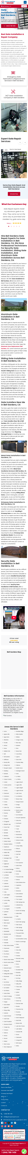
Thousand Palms (20, 933)
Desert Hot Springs (20, 910)
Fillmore (18, 848)
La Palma (18, 779)
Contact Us (4, 1105)
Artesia (5, 745)
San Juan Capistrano (20, 817)
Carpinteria (18, 885)
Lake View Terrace (20, 1026)
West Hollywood (8, 1047)
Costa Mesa (19, 754)
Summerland (19, 896)
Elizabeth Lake (7, 824)
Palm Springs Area (20, 902)
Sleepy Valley (7, 1010)
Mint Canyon (7, 923)
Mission (6, 925)
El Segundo (6, 821)
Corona (18, 967)
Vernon (5, 1035)
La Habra (18, 776)
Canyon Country (7, 779)
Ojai (17, 857)
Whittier (18, 737)
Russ (5, 979)
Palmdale (6, 942)
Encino (17, 1034)
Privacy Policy (4, 1099)
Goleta (17, 888)
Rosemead (6, 976)
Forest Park (6, 827)
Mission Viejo (19, 799)
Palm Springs (19, 927)
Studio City (18, 1000)
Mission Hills (19, 1023)
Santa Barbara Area (20, 882)
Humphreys (6, 855)
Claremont (6, 793)
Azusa (5, 748)
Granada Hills (19, 1031)
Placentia (18, 807)
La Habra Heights (8, 872)
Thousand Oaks (19, 876)
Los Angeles (7, 908)
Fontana (18, 955)
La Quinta (18, 919)
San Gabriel (6, 987)
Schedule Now (14, 194)
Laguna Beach (19, 782)
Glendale (6, 832)
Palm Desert (19, 924)
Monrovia (6, 928)
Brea (17, 748)
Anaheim (18, 745)
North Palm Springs (20, 921)
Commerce (6, 796)
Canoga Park (19, 1040)
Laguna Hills (19, 785)
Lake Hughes (7, 894)
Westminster (19, 834)
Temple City (6, 1027)
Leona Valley (7, 900)
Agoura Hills (6, 734)
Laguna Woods (19, 790)
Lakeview (6, 883)
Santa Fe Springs (8, 996)
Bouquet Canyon (8, 768)
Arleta (17, 1045)
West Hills (18, 975)
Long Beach (7, 906)
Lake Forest (19, 793)
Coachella (18, 907)
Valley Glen (18, 983)
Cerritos (6, 790)
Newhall (6, 937)
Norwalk (6, 939)
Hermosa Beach (7, 849)
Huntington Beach (20, 770)
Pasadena (6, 951)
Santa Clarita (7, 993)
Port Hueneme (19, 862)
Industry (6, 861)
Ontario (18, 952)
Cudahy (5, 804)
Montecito (18, 891)
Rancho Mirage (19, 930)
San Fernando (7, 985)
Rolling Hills (6, 970)
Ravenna (6, 965)
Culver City (6, 807)
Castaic (5, 782)
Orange (18, 804)
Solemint (6, 1013)
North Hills (18, 1020)
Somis (17, 874)
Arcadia (5, 742)
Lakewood (6, 886)
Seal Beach (18, 823)
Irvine (17, 773)
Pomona (6, 956)
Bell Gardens (7, 756)
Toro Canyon (19, 899)
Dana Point (18, 759)
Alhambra (6, 739)
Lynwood (6, 911)
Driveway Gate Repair (7, 1093)
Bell (5, 754)
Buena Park (18, 751)
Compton (6, 799)
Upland (17, 947)
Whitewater (18, 936)
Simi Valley (18, 871)
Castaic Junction (7, 785)
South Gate (6, 1018)
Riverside (18, 961)
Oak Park (18, 854)
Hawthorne (6, 847)
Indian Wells (19, 913)
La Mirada (6, 875)
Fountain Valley (19, 762)
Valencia (6, 1032)
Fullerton (18, 765)
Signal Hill (6, 1007)
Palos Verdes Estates (9, 945)
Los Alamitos (19, 796)
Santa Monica (7, 999)
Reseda (18, 1006)
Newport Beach (19, 801)
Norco (17, 964)
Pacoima (18, 1012)
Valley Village (19, 981)
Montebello (6, 931)
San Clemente (19, 814)
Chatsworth (18, 1037)
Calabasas (6, 776)
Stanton (18, 826)
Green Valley (7, 838)
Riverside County (20, 958)
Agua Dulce (6, 737)
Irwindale (6, 866)
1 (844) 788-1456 (10, 26)
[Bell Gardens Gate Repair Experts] (8, 2)
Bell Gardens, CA (6, 6)
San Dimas (6, 982)
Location (3, 1102)
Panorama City (19, 1009)
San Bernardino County (21, 938)
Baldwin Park (7, 751)
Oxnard (17, 860)
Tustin (17, 829)
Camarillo (18, 843)
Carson (5, 787)
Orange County (19, 739)
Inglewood (6, 863)
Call (23, 6)
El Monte (6, 818)
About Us (3, 1096)
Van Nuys (18, 978)
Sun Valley (18, 998)
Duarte (5, 816)
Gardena (6, 830)
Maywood (6, 920)
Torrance (6, 1030)
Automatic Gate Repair (7, 1090)
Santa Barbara (19, 893)
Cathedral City (19, 905)
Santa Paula (19, 865)
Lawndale (6, 897)
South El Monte (7, 1016)
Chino (17, 944)
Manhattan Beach (8, 917)
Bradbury (6, 770)
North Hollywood (20, 1017)
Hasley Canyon (7, 841)
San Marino (6, 990)
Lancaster (6, 889)
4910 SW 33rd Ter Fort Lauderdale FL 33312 (15, 1120)
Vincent (5, 1038)
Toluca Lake (19, 986)
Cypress (18, 756)
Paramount (6, 948)
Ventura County (19, 840)
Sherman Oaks (19, 1003)
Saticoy (17, 868)
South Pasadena (8, 1021)
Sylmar (17, 992)
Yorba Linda (19, 837)
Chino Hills (18, 950)
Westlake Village (20, 731)
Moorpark (18, 851)
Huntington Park (7, 858)
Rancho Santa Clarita (9, 962)
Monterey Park (7, 934)
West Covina (7, 1044)
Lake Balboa (19, 1029)
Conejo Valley (19, 845)
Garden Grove (19, 768)
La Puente (6, 878)
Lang (5, 892)
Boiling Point (7, 765)
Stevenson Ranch (8, 1024)
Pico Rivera (6, 954)
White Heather (19, 734)
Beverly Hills (7, 762)
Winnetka (18, 972)
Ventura (18, 879)
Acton (5, 731)
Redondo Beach (7, 968)
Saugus (5, 1001)
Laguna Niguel (19, 787)
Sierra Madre (7, 1004)
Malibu (5, 914)
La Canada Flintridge (8, 869)
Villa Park (18, 831)
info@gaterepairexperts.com (11, 1117)
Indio (17, 916)
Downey (6, 813)
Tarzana (18, 989)
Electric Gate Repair (15, 149)
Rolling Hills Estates (8, 973)
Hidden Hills (6, 852)
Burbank (6, 773)
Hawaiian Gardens (8, 844)
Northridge (18, 1014)
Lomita (5, 903)
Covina (5, 801)
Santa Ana (18, 820)
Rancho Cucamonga (20, 941)
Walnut (5, 1041)
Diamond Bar (7, 810)
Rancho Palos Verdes (9, 959)
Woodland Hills (19, 969)
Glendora (6, 835)
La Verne (6, 880)
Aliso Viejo (18, 742)
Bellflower (6, 759)
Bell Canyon (19, 1043)
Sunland (18, 995)
